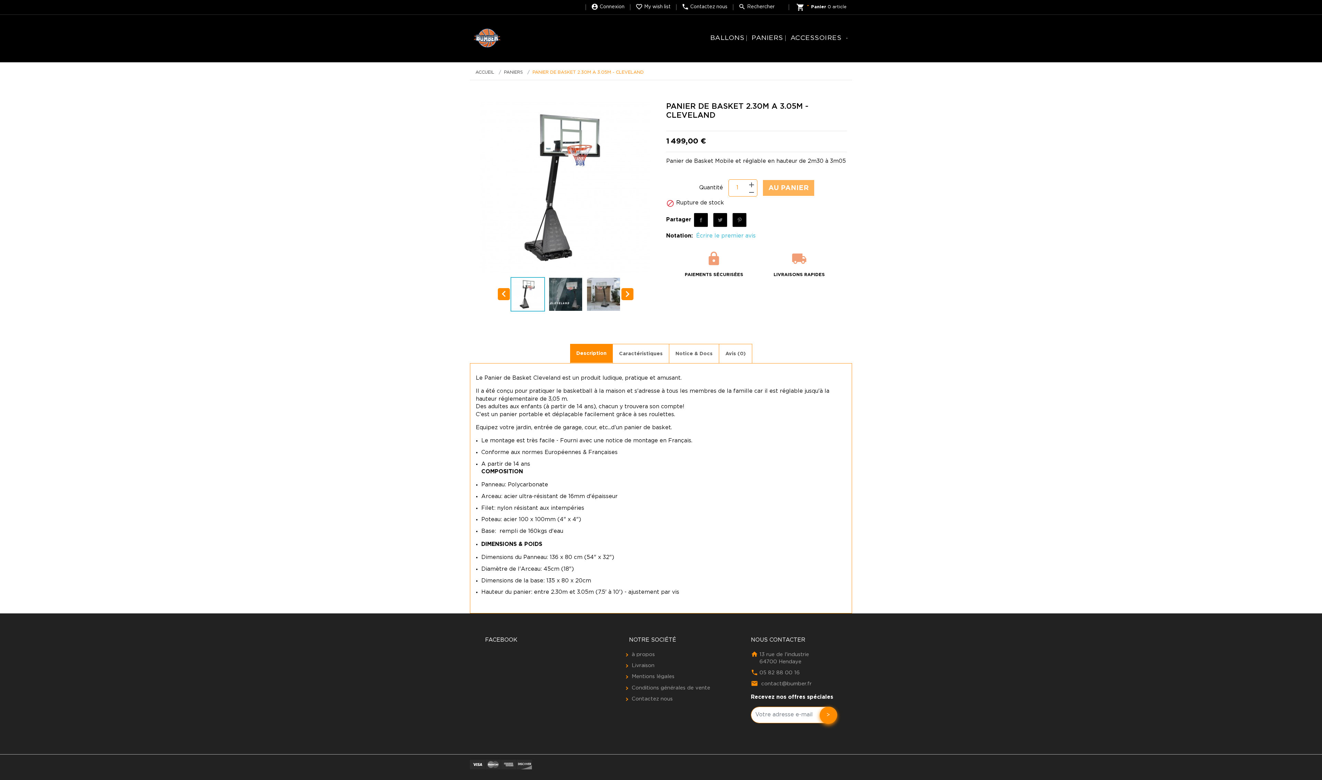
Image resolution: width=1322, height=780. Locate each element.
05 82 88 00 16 (779, 673)
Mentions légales (653, 676)
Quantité (711, 187)
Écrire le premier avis (726, 236)
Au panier (788, 188)
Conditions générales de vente (671, 688)
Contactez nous (652, 699)
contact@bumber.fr (786, 684)
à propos (643, 654)
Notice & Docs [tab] (694, 353)
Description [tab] (591, 353)
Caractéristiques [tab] (641, 353)
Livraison (643, 665)
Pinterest (739, 220)
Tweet (720, 220)
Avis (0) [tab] (735, 353)
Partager (701, 220)
